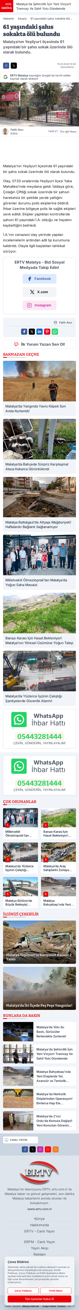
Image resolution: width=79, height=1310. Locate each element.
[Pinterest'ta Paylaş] (47, 332)
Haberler (8, 18)
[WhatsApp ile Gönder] (55, 332)
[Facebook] (25, 1149)
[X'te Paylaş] (14, 66)
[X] (33, 1149)
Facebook (43, 279)
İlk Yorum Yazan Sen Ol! (43, 344)
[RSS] (56, 1149)
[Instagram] (40, 1149)
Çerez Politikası (23, 1290)
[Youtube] (48, 1149)
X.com (42, 292)
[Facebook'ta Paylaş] (6, 66)
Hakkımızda (39, 1225)
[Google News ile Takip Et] (68, 131)
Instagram (43, 305)
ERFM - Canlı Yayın (39, 1242)
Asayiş (22, 18)
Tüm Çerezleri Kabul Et (39, 1299)
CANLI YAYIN (18, 1139)
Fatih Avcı (17, 131)
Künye (39, 1219)
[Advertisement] (39, 149)
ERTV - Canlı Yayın (39, 1231)
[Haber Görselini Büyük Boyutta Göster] (39, 104)
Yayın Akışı (39, 1248)
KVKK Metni (55, 1290)
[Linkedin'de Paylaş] (39, 332)
